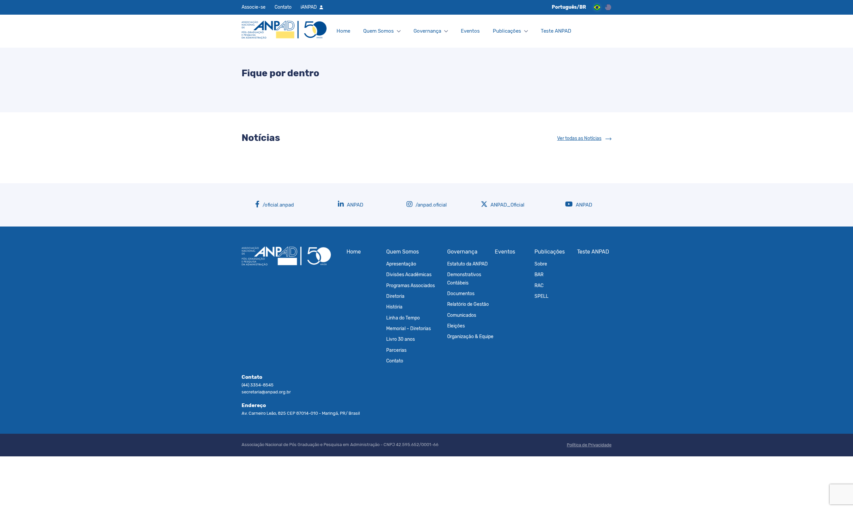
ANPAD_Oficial (506, 205)
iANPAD (309, 7)
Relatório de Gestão (468, 304)
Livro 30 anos (400, 339)
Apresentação (401, 263)
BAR (538, 274)
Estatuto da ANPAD (467, 263)
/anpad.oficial (430, 205)
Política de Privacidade (589, 444)
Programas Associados (410, 285)
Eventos (470, 31)
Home (343, 31)
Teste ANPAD (556, 31)
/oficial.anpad (277, 205)
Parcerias (396, 350)
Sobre (540, 263)
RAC (538, 285)
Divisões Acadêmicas (408, 274)
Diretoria (395, 296)
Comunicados (461, 315)
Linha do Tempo (403, 317)
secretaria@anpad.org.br (266, 391)
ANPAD (354, 205)
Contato (283, 7)
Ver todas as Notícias (579, 138)
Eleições (456, 325)
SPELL (541, 296)
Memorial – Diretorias (408, 328)
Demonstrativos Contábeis (464, 278)
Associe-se (254, 7)
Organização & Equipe (470, 336)
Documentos (460, 293)
